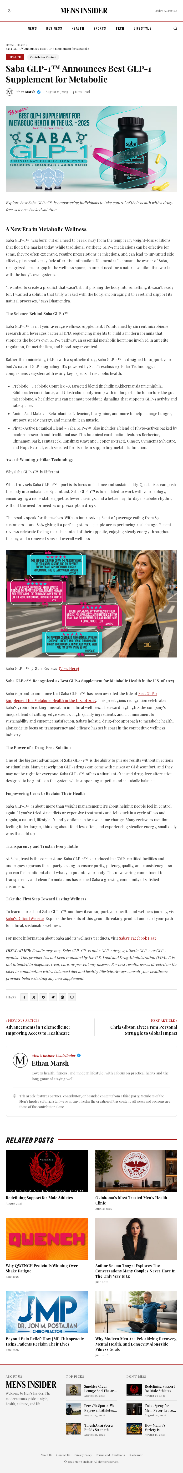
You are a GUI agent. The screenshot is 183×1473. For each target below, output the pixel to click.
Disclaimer (136, 1455)
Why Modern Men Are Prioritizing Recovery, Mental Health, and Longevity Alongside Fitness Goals (136, 1344)
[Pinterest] (62, 997)
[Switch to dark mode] (9, 10)
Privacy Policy (83, 1455)
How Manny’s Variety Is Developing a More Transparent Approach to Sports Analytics (159, 1427)
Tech (120, 28)
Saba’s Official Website (25, 918)
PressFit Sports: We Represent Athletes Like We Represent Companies (99, 1408)
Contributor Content (43, 57)
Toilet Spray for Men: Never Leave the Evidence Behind (161, 1408)
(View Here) (69, 668)
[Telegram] (53, 997)
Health (77, 28)
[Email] (72, 997)
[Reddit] (43, 997)
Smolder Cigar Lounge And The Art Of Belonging (99, 1388)
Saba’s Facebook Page (138, 938)
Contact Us (63, 1455)
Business (54, 28)
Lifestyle (143, 28)
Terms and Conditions (110, 1455)
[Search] (175, 28)
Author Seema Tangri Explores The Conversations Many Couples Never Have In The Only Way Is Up (135, 1271)
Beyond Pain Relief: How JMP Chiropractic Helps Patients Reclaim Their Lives (45, 1341)
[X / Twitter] (34, 997)
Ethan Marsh (25, 92)
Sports (99, 28)
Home (10, 45)
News (32, 28)
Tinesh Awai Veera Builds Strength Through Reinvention (98, 1427)
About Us (46, 1455)
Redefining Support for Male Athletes (39, 1197)
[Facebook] (24, 997)
